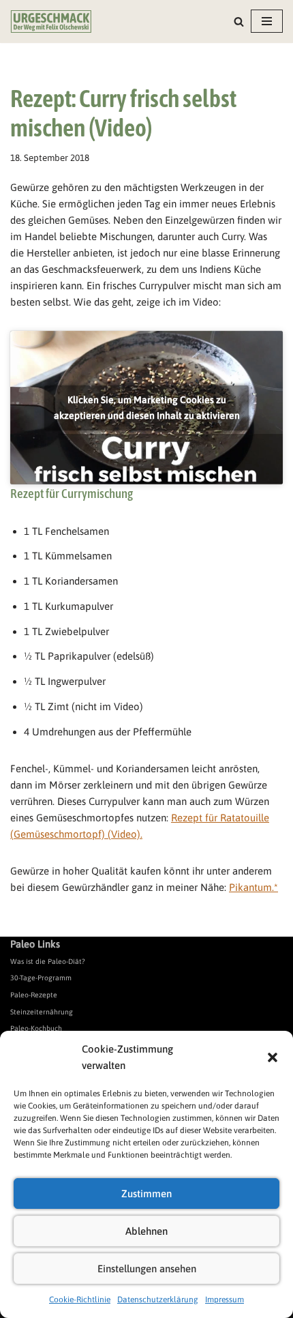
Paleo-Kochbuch (36, 1028)
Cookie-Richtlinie (79, 1299)
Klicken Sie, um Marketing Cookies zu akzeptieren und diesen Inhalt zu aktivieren (147, 407)
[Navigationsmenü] (267, 21)
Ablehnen (146, 1231)
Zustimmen (146, 1193)
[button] (272, 1057)
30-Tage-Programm (41, 977)
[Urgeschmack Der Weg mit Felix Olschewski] (51, 21)
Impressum (224, 1299)
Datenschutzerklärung (157, 1299)
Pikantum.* (253, 887)
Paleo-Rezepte (33, 995)
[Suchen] (239, 21)
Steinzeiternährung (41, 1012)
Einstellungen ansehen (146, 1268)
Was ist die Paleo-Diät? (47, 961)
